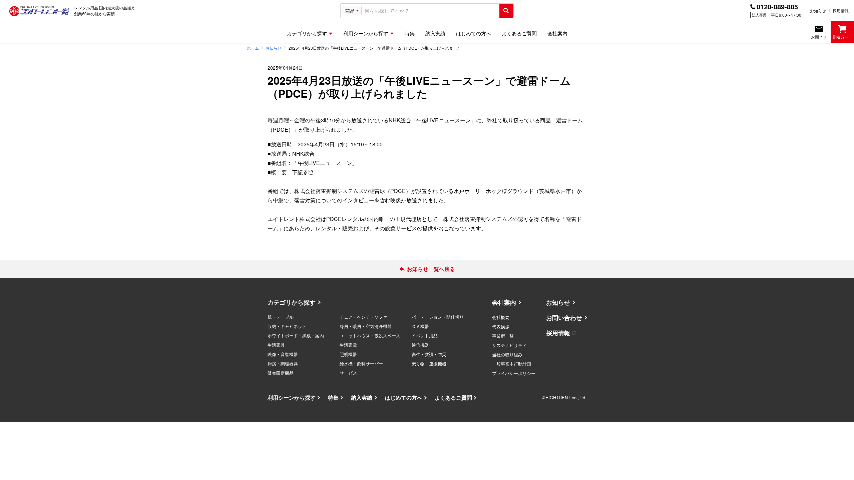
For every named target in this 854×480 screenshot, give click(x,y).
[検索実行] (506, 11)
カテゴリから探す (292, 302)
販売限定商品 (281, 373)
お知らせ (818, 10)
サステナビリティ (509, 345)
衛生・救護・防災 (429, 354)
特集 (333, 397)
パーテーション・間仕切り (438, 317)
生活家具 (276, 345)
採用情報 (841, 10)
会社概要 (500, 317)
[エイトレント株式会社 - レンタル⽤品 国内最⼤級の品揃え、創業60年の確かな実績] (39, 11)
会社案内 (504, 302)
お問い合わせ (564, 317)
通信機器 (420, 345)
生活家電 (348, 345)
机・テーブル (281, 317)
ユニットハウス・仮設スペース (370, 335)
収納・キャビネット (287, 326)
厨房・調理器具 (283, 363)
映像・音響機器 (283, 354)
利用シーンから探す (292, 397)
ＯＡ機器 (420, 326)
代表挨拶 (500, 326)
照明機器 (348, 354)
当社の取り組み (507, 354)
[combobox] (430, 10)
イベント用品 (425, 335)
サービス (348, 373)
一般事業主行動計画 (511, 364)
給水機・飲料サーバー (361, 363)
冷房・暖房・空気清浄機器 (366, 326)
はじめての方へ (403, 397)
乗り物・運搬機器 (429, 363)
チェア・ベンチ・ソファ (363, 317)
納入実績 (361, 397)
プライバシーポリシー (513, 373)
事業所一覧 (503, 336)
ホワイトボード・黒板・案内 (296, 335)
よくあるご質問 (453, 397)
